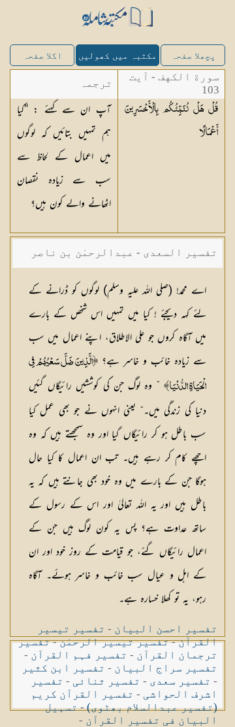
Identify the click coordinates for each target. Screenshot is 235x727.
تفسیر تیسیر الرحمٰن (114, 642)
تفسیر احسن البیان (165, 628)
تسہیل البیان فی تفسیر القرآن (131, 713)
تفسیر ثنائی (106, 681)
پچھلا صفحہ (193, 56)
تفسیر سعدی (180, 681)
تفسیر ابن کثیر (63, 668)
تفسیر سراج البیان (165, 668)
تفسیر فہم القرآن (79, 655)
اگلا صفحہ (42, 56)
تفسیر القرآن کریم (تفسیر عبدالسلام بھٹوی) (124, 700)
